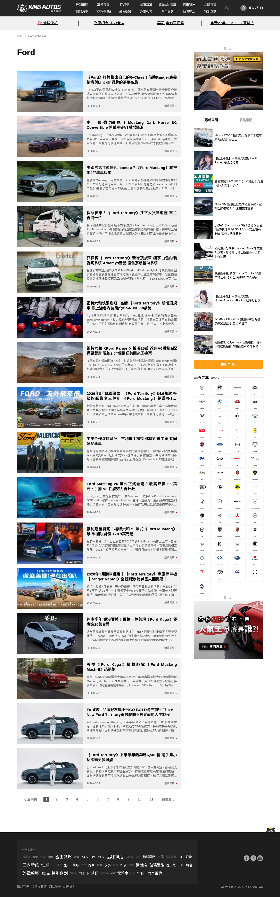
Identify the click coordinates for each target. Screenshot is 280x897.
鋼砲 (189, 865)
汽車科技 (189, 4)
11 (151, 799)
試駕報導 (146, 4)
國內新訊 (125, 11)
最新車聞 (82, 4)
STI (181, 857)
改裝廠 (45, 873)
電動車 (73, 873)
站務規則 (69, 886)
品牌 (131, 865)
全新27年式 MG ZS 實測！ (232, 23)
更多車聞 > (229, 364)
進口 (67, 865)
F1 (53, 865)
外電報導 (146, 11)
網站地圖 (55, 886)
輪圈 (50, 856)
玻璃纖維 (156, 865)
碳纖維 (141, 865)
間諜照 (124, 4)
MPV (101, 857)
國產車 (129, 857)
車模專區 (103, 4)
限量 (189, 857)
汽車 (83, 865)
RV (93, 857)
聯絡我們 (23, 886)
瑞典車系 (105, 873)
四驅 (123, 865)
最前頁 (32, 799)
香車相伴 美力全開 (109, 23)
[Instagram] (253, 858)
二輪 (180, 865)
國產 (59, 865)
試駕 (137, 857)
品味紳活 (189, 11)
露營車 (122, 873)
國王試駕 (63, 857)
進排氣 (171, 865)
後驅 (115, 865)
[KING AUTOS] (39, 8)
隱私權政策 (39, 886)
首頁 (20, 36)
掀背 (132, 873)
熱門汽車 (82, 11)
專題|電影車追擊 (170, 23)
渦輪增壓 (171, 857)
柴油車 (141, 873)
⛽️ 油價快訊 (48, 23)
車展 (161, 857)
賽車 (42, 857)
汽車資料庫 (103, 11)
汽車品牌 (167, 11)
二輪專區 (210, 4)
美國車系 (84, 873)
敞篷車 (26, 857)
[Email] (260, 858)
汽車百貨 (154, 873)
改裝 (77, 856)
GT (113, 873)
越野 (76, 865)
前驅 (108, 865)
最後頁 (167, 799)
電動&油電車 (167, 4)
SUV (85, 857)
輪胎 (35, 856)
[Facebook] (246, 858)
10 (139, 799)
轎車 (99, 865)
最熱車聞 (245, 120)
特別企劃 (210, 11)
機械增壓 (149, 857)
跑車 (91, 865)
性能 (45, 865)
